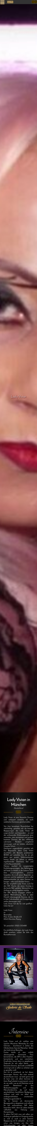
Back (10, 2)
